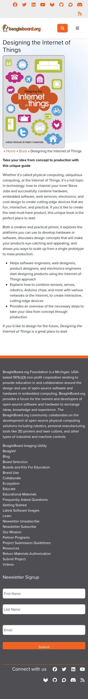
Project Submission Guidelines (27, 542)
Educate (9, 488)
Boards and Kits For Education (26, 467)
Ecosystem (11, 483)
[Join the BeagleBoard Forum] (70, 4)
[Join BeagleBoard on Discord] (80, 4)
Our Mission (12, 531)
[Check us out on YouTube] (43, 4)
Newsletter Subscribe (19, 526)
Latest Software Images (21, 510)
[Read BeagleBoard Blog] (80, 13)
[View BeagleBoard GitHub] (61, 4)
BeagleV (9, 450)
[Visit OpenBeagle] (52, 4)
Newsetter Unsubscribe (21, 521)
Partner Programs (16, 537)
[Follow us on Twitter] (24, 4)
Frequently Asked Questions (25, 499)
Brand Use (11, 472)
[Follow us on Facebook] (15, 4)
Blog (6, 456)
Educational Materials (19, 494)
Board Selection (15, 461)
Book (23, 150)
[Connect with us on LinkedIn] (33, 4)
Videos (8, 564)
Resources (11, 548)
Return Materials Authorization (27, 553)
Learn (7, 515)
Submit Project (14, 558)
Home (11, 150)
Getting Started (15, 504)
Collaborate (12, 477)
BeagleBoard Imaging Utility (25, 445)
